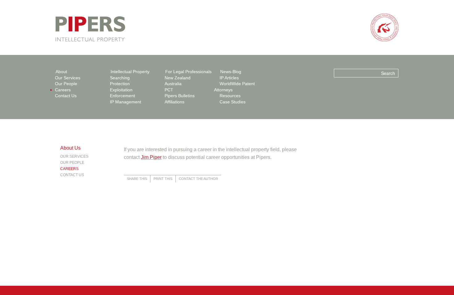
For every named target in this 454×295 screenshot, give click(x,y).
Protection (120, 83)
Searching (120, 77)
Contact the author (198, 179)
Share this (137, 179)
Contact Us (66, 95)
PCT (169, 89)
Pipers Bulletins (180, 95)
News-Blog (230, 71)
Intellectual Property (130, 71)
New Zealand (178, 77)
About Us (70, 148)
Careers (63, 89)
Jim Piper (151, 157)
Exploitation (121, 89)
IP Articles (229, 77)
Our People (66, 83)
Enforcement (122, 95)
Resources (230, 95)
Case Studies (233, 101)
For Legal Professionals (188, 71)
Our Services (67, 77)
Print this (162, 179)
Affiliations (174, 101)
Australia (173, 83)
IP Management (125, 101)
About (61, 71)
